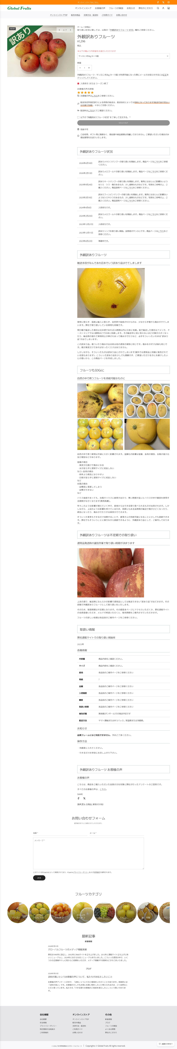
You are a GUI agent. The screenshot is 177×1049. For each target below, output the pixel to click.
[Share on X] (84, 799)
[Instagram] (168, 2)
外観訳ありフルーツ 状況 (121, 29)
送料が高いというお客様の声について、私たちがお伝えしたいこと (80, 976)
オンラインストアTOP (58, 15)
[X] (163, 2)
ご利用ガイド (107, 15)
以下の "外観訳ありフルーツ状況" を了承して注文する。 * (105, 117)
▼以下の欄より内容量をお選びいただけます (96, 51)
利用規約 (97, 872)
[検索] (158, 8)
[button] (59, 30)
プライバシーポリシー (81, 872)
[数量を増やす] (89, 67)
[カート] (168, 8)
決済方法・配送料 (91, 15)
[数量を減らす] (80, 67)
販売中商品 (75, 15)
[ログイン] (163, 8)
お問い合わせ (121, 15)
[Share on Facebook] (78, 799)
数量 (79, 62)
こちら (157, 161)
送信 (39, 878)
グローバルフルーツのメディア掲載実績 (67, 949)
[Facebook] (158, 2)
